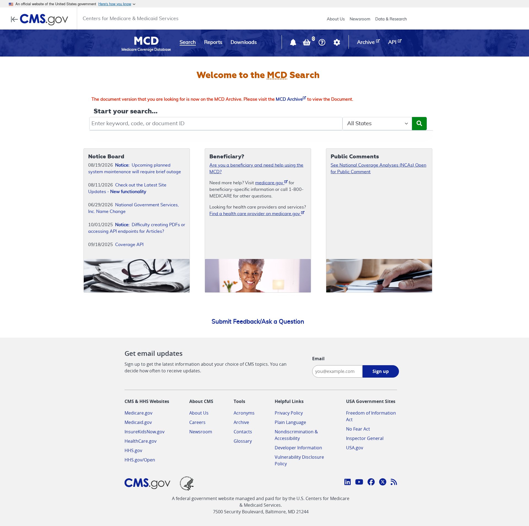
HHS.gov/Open (140, 460)
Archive (241, 422)
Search (188, 42)
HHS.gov (133, 450)
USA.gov (354, 448)
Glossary (243, 441)
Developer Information (298, 448)
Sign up (381, 371)
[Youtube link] (359, 483)
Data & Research (391, 19)
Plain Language (290, 422)
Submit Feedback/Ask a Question (258, 322)
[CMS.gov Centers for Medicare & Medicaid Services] (41, 19)
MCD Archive (289, 99)
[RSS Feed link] (394, 483)
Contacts (243, 432)
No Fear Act (358, 429)
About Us (336, 19)
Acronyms (244, 413)
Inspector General (365, 438)
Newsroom (360, 19)
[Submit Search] (419, 123)
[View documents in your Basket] (307, 43)
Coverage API (129, 244)
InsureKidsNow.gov (144, 432)
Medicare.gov (138, 413)
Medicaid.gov (138, 422)
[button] (293, 43)
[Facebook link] (371, 483)
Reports (213, 42)
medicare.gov (269, 183)
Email (318, 359)
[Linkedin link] (347, 483)
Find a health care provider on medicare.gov (255, 214)
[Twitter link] (382, 483)
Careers (197, 422)
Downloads (244, 42)
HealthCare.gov (140, 441)
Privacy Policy (289, 413)
